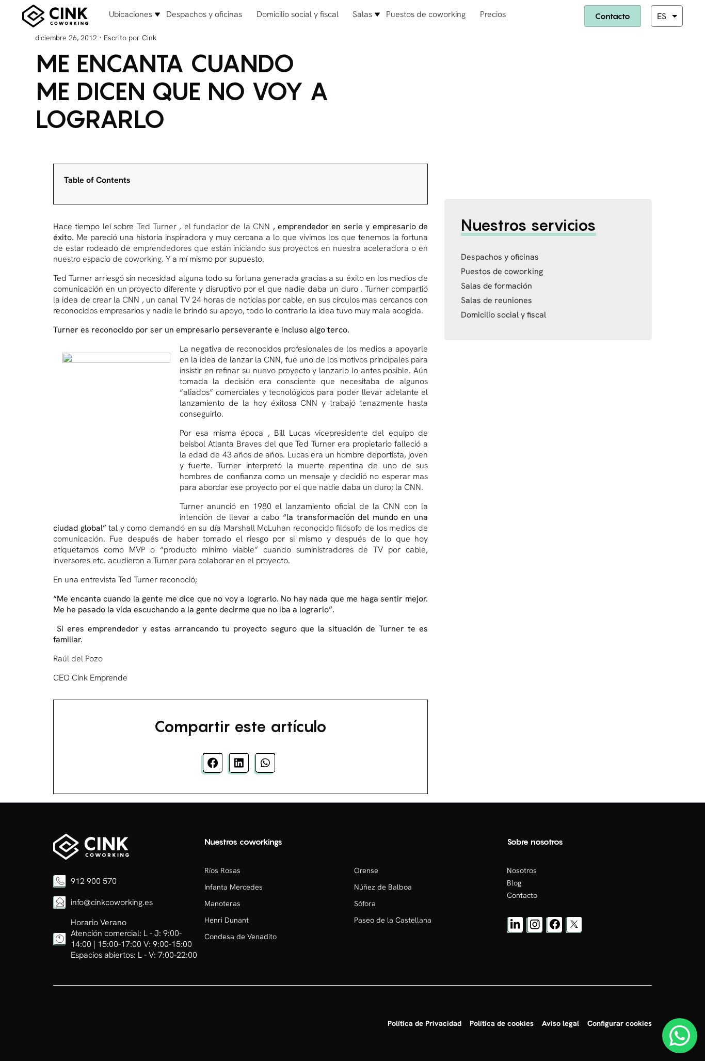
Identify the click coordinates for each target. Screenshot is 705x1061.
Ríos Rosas (222, 870)
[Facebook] (554, 930)
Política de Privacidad (424, 1023)
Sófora (365, 903)
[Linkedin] (515, 930)
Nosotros (522, 870)
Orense (366, 870)
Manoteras (222, 903)
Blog (514, 883)
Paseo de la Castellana (392, 920)
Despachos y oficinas (204, 14)
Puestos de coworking (426, 14)
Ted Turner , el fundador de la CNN (203, 226)
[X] (574, 930)
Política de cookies (502, 1023)
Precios (493, 14)
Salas (362, 14)
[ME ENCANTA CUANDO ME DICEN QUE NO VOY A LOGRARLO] (91, 857)
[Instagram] (534, 930)
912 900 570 (94, 881)
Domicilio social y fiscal (298, 14)
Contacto (612, 16)
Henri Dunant (226, 920)
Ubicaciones (130, 14)
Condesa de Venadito (240, 936)
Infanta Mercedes (233, 887)
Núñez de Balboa (383, 887)
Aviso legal (560, 1023)
